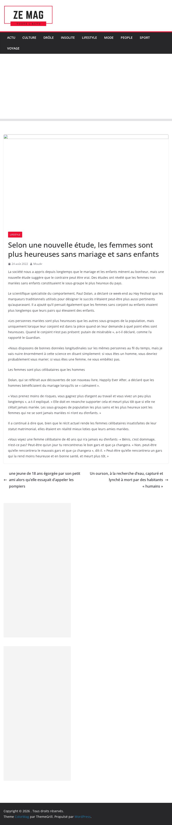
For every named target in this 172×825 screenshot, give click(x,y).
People (127, 37)
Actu (11, 37)
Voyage (13, 48)
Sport (145, 37)
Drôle (48, 37)
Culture (29, 37)
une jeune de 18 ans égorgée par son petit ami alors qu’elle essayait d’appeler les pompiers (44, 480)
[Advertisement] (86, 87)
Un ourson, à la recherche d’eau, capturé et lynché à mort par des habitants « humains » (126, 480)
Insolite (68, 37)
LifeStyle (89, 37)
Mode (109, 37)
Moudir (37, 264)
